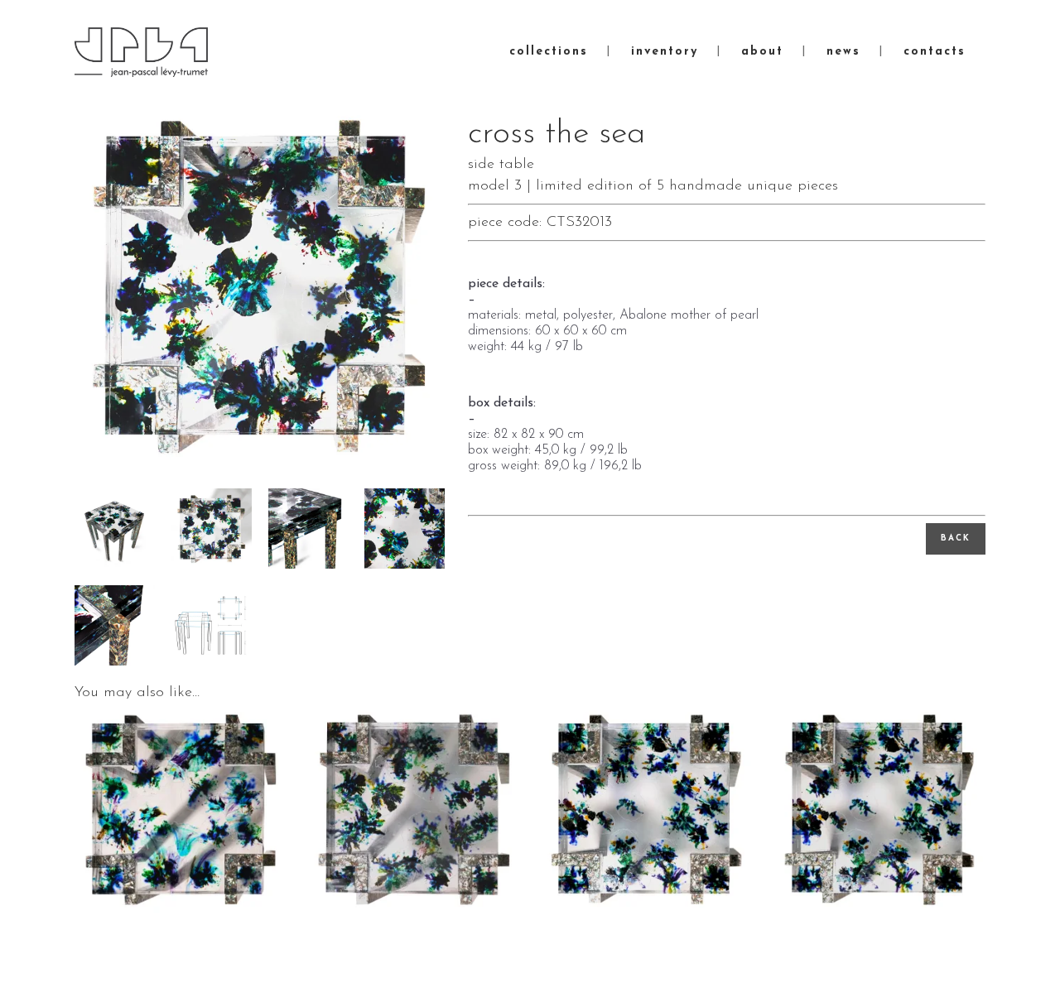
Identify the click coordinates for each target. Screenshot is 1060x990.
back (956, 538)
